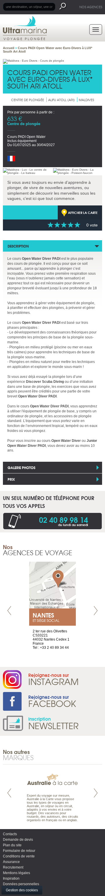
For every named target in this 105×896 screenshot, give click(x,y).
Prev (9, 610)
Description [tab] (18, 246)
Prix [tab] (11, 479)
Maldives (86, 99)
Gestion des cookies (22, 890)
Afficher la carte (83, 212)
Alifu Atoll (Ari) (61, 99)
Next (96, 610)
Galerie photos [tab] (21, 467)
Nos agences (90, 6)
